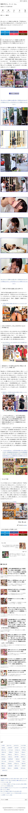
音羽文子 (24, 765)
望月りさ (16, 754)
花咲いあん (3, 765)
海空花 (23, 759)
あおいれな (9, 745)
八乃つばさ (10, 749)
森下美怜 (16, 756)
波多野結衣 (10, 759)
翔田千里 (23, 763)
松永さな (23, 754)
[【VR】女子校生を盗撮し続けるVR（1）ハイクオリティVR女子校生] (15, 313)
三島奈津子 (10, 747)
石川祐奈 (18, 761)
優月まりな (3, 749)
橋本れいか (23, 756)
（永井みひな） (4, 770)
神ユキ (24, 761)
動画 (8, 15)
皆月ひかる (11, 761)
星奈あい (3, 754)
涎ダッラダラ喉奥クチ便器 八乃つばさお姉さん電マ (11, 791)
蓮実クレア (17, 765)
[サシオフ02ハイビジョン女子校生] (15, 511)
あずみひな (16, 745)
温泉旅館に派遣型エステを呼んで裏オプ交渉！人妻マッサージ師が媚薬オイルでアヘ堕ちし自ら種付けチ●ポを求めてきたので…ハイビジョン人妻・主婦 (14, 780)
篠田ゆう (3, 763)
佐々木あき (23, 747)
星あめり (23, 752)
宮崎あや (11, 752)
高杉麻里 (3, 768)
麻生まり (10, 768)
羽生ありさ (16, 763)
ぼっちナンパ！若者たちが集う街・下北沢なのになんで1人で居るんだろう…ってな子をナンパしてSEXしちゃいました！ (14, 102)
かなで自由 (23, 745)
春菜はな (10, 754)
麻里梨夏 (16, 768)
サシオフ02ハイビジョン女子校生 (9, 501)
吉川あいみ (17, 749)
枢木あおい (3, 756)
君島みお (24, 749)
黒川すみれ (23, 768)
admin (25, 525)
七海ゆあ (3, 747)
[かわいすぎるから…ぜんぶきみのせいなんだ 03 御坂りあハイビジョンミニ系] (15, 353)
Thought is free (21, 809)
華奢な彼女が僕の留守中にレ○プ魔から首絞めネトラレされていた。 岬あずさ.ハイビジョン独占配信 (17, 705)
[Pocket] (14, 34)
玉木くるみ (3, 761)
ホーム (3, 15)
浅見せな (17, 759)
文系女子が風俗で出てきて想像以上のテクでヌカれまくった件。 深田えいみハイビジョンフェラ (17, 715)
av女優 (25, 522)
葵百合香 (10, 765)
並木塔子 (16, 747)
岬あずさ (17, 752)
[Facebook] (14, 32)
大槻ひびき (3, 752)
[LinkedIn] (5, 34)
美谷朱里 (10, 763)
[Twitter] (5, 32)
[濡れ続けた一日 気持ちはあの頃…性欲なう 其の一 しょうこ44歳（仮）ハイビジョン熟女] (15, 403)
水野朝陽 (3, 759)
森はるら (10, 756)
